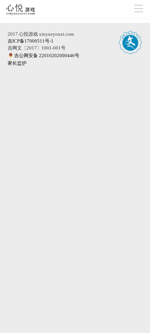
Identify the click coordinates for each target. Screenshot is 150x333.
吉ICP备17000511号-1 (31, 41)
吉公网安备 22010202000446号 (46, 55)
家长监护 (17, 63)
